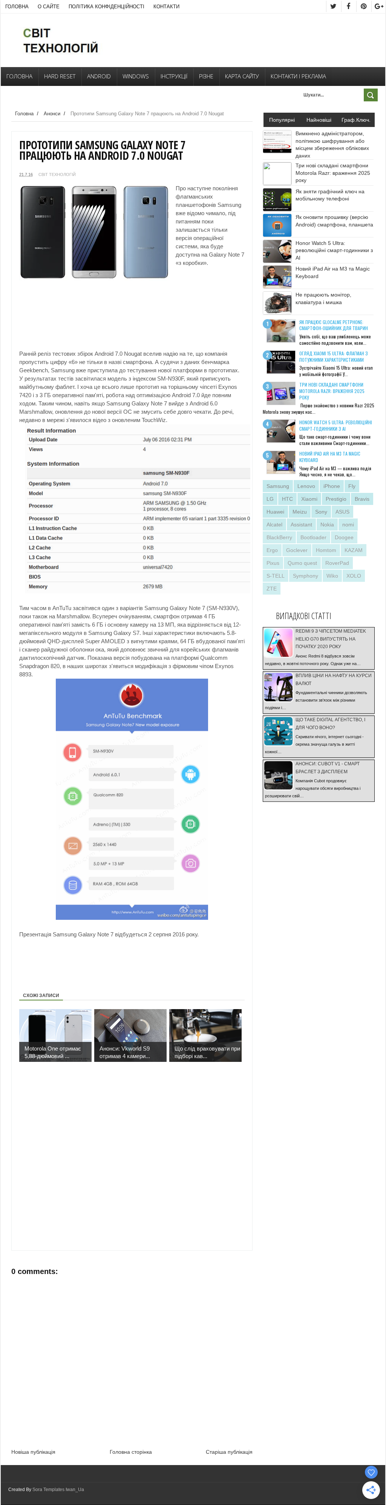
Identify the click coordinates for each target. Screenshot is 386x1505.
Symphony (305, 576)
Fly (351, 486)
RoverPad (337, 563)
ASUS (342, 512)
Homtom (326, 550)
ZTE (272, 589)
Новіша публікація (33, 1452)
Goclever (297, 550)
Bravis (362, 499)
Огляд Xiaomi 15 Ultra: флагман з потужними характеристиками (333, 356)
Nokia (327, 525)
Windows (136, 76)
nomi (348, 525)
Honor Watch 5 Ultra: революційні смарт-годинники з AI (334, 250)
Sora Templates (48, 1489)
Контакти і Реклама (298, 76)
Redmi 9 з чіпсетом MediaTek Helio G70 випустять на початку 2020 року (331, 639)
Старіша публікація (229, 1452)
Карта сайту (242, 76)
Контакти (166, 6)
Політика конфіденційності (106, 6)
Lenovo (306, 486)
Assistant (301, 525)
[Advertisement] (57, 306)
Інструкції (174, 76)
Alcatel (274, 525)
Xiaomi (309, 499)
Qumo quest (302, 563)
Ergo (272, 550)
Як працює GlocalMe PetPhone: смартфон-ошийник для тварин (333, 325)
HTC (287, 499)
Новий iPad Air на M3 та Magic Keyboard (329, 456)
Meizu (300, 512)
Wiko (332, 576)
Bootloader (313, 537)
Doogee (344, 537)
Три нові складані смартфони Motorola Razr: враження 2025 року (333, 172)
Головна (17, 6)
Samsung (278, 486)
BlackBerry (279, 537)
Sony (321, 512)
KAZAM (354, 550)
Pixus (273, 563)
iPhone (331, 486)
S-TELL (276, 576)
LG (270, 499)
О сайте (49, 6)
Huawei (275, 512)
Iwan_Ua (75, 1489)
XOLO (353, 576)
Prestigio (336, 499)
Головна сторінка (131, 1452)
